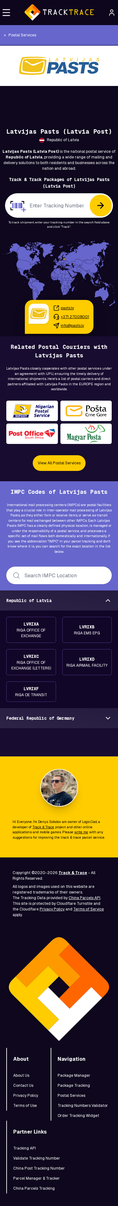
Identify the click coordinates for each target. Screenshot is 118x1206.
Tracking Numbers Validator (83, 1105)
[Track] (101, 205)
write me (81, 832)
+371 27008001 (75, 316)
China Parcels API (84, 897)
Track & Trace (43, 827)
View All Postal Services (59, 463)
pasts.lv (67, 308)
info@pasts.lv (72, 325)
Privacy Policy (52, 909)
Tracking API (24, 1148)
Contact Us (23, 1085)
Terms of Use (25, 1105)
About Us (21, 1075)
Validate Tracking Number (36, 1158)
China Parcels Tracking (34, 1188)
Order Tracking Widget (78, 1115)
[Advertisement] (59, 100)
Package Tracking (74, 1085)
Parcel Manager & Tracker (36, 1178)
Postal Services (71, 1095)
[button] (6, 13)
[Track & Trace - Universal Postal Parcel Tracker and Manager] (59, 12)
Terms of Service (88, 909)
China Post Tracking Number (39, 1168)
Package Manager (74, 1075)
